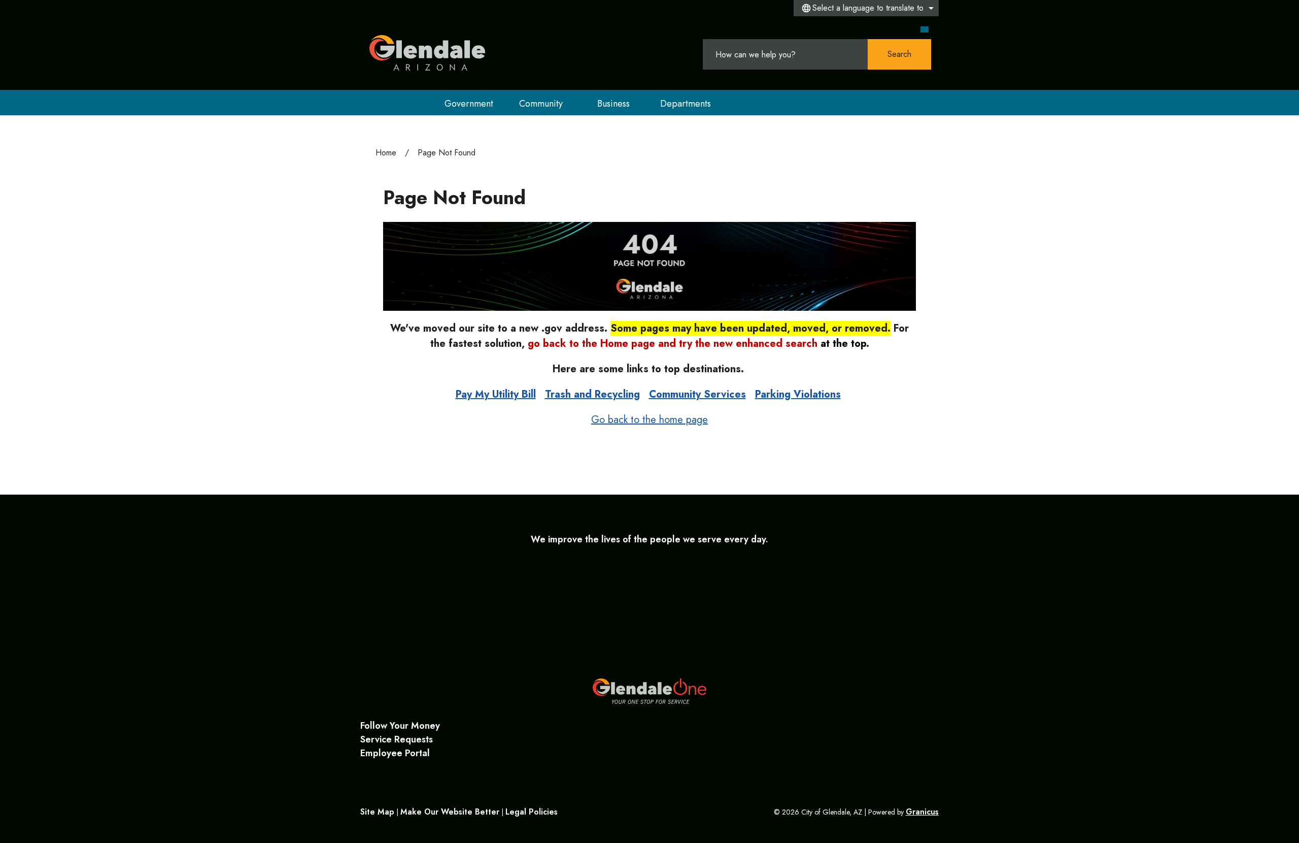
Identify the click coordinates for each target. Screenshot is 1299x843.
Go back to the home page (649, 419)
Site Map (377, 812)
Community (541, 103)
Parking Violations (798, 394)
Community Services (697, 394)
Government (469, 103)
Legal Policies (531, 812)
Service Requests (396, 739)
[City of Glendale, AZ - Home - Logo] (427, 53)
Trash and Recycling (592, 394)
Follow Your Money (400, 725)
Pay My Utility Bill (496, 394)
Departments (685, 103)
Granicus (922, 812)
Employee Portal (395, 753)
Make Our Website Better (449, 812)
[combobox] (866, 8)
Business (613, 103)
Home (385, 152)
